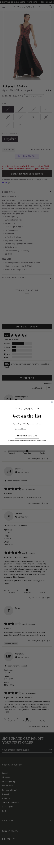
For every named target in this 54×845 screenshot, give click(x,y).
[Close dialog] (52, 402)
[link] (27, 437)
